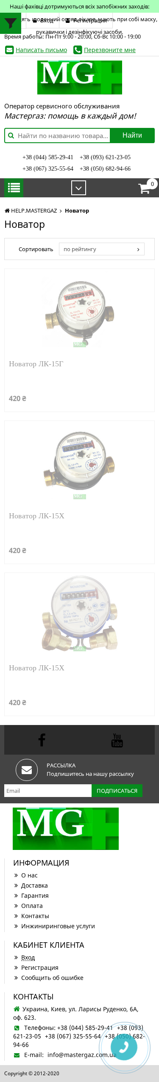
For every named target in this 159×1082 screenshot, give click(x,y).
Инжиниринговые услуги (58, 926)
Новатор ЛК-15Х (36, 516)
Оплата (32, 906)
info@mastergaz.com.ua (82, 1055)
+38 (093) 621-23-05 (105, 157)
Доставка (34, 885)
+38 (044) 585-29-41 (47, 157)
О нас (29, 875)
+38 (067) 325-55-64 (47, 169)
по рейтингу (80, 249)
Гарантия (35, 895)
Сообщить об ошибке (52, 978)
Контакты (35, 916)
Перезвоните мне (110, 50)
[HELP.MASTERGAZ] (79, 77)
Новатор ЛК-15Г (36, 364)
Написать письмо (41, 50)
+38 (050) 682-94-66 (105, 169)
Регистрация (40, 967)
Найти (132, 135)
